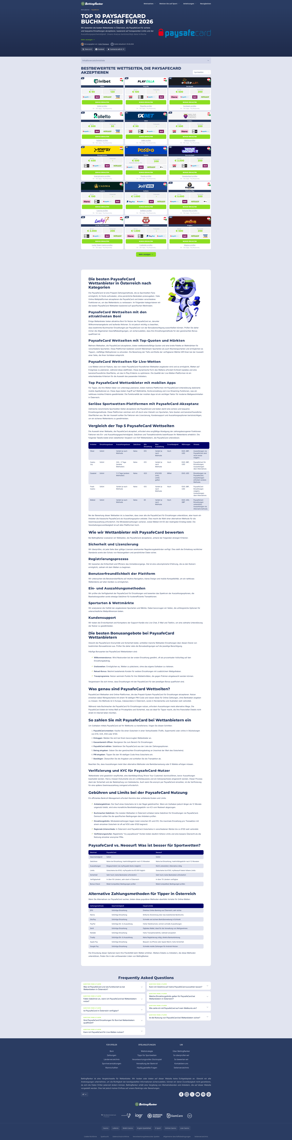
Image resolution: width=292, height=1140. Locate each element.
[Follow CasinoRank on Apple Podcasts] (208, 1094)
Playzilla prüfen (146, 106)
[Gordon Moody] (154, 1116)
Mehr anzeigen (144, 254)
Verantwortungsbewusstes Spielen (146, 1136)
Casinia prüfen (102, 210)
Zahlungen (111, 1055)
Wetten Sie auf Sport (168, 3)
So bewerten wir (181, 1059)
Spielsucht (105, 1136)
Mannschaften (111, 1067)
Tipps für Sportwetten (147, 1055)
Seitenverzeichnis (181, 1067)
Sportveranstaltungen (111, 1063)
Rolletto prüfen (102, 140)
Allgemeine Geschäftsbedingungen (177, 1136)
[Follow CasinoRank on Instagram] (186, 1094)
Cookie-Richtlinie (90, 1136)
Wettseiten (148, 3)
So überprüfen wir (181, 1055)
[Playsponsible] (126, 1116)
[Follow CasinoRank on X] (192, 1094)
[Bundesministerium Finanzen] (108, 1116)
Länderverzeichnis (112, 1059)
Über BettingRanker (181, 1051)
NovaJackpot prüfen (189, 176)
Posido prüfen (146, 176)
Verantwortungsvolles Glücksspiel (147, 1059)
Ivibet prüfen (102, 106)
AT (83, 1094)
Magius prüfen (190, 245)
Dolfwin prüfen (146, 210)
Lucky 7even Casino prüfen (102, 245)
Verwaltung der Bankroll (147, 1063)
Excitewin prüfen (189, 106)
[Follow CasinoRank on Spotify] (203, 1094)
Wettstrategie (147, 1051)
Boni (112, 1051)
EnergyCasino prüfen (102, 176)
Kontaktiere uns (181, 1063)
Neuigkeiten (205, 3)
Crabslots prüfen (145, 245)
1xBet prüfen (146, 140)
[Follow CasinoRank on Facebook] (181, 1094)
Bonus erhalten (102, 102)
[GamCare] (175, 1116)
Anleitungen (188, 3)
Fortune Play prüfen (189, 210)
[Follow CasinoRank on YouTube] (197, 1094)
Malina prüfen (189, 140)
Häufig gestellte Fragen (147, 1067)
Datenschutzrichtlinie (121, 1136)
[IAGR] (139, 1116)
